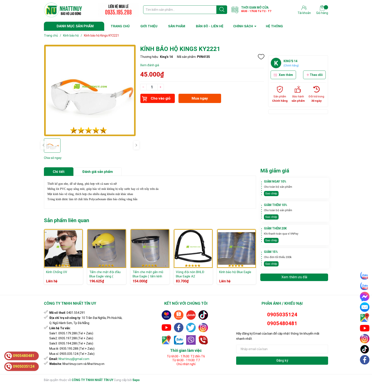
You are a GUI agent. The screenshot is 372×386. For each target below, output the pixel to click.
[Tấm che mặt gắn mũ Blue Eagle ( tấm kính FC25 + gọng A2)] (149, 248)
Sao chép (271, 193)
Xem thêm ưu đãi (294, 277)
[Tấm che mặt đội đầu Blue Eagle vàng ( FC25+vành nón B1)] (106, 248)
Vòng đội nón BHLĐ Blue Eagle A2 (190, 274)
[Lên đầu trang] (365, 370)
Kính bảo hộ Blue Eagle (235, 272)
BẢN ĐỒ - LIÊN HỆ (209, 26)
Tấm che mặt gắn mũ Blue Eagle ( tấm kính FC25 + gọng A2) (148, 276)
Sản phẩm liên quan (66, 220)
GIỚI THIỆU (148, 26)
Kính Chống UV (56, 272)
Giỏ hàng (322, 13)
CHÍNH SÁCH (243, 26)
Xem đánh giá (149, 65)
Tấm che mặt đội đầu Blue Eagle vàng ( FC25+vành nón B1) (105, 276)
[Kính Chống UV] (63, 248)
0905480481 (282, 323)
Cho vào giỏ (160, 98)
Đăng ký (282, 360)
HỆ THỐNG (274, 26)
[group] (90, 90)
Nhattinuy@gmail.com (74, 359)
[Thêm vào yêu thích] (261, 56)
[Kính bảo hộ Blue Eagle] (236, 248)
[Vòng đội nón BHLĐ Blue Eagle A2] (193, 248)
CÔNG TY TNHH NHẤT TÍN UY (92, 380)
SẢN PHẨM (176, 26)
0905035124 (282, 315)
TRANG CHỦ (120, 26)
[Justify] (221, 9)
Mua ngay (200, 98)
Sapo (136, 380)
